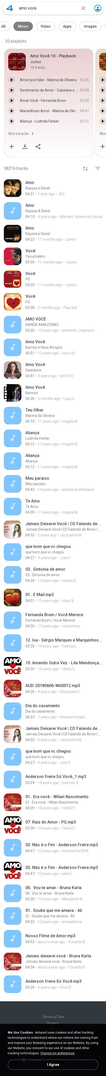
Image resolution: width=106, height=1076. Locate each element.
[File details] (53, 188)
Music (23, 26)
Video (46, 26)
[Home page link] (9, 8)
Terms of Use (53, 1017)
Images (90, 26)
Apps (67, 26)
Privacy (53, 1023)
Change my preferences (57, 1053)
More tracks (18, 134)
